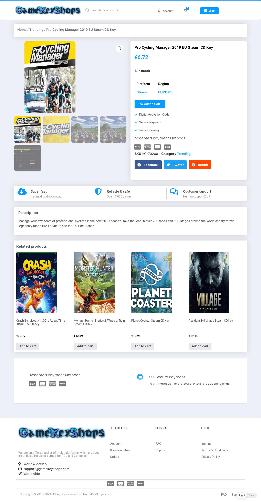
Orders (114, 457)
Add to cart (28, 346)
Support (161, 450)
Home (22, 30)
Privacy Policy (210, 457)
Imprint (206, 444)
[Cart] (186, 10)
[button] (209, 10)
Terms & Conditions (214, 450)
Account (116, 444)
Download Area (120, 450)
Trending (36, 30)
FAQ (158, 444)
